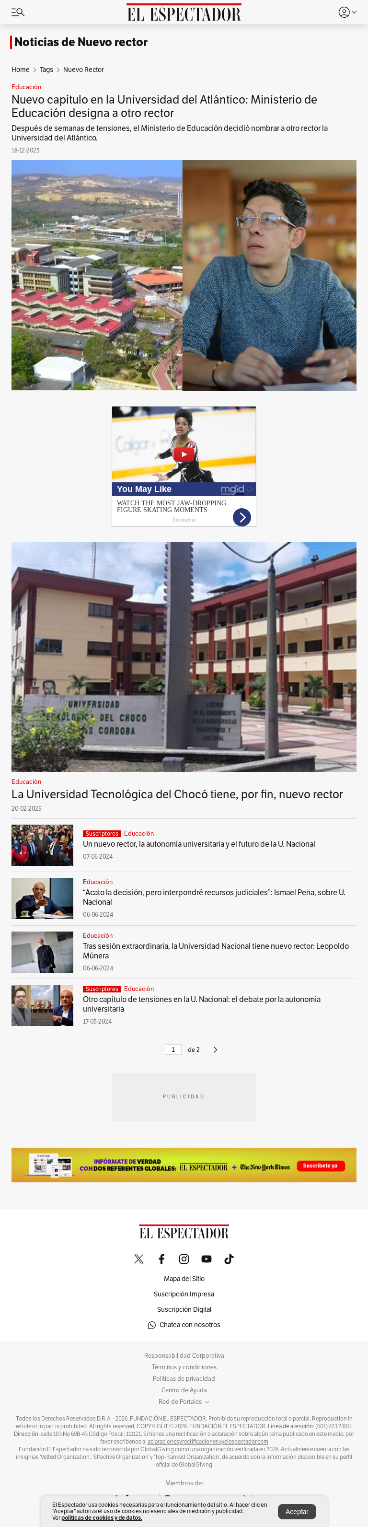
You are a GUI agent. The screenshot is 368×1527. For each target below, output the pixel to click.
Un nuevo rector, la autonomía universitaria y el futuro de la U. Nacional (199, 844)
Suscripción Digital (184, 1310)
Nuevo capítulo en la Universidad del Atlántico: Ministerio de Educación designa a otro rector (164, 106)
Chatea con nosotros (190, 1325)
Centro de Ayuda (184, 1390)
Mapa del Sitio (184, 1279)
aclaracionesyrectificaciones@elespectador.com (208, 1441)
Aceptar (297, 1512)
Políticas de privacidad (184, 1378)
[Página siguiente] (215, 1054)
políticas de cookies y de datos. (101, 1517)
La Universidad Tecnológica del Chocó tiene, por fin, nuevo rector (177, 794)
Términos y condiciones (184, 1367)
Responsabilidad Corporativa (184, 1355)
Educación (26, 87)
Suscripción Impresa (184, 1294)
